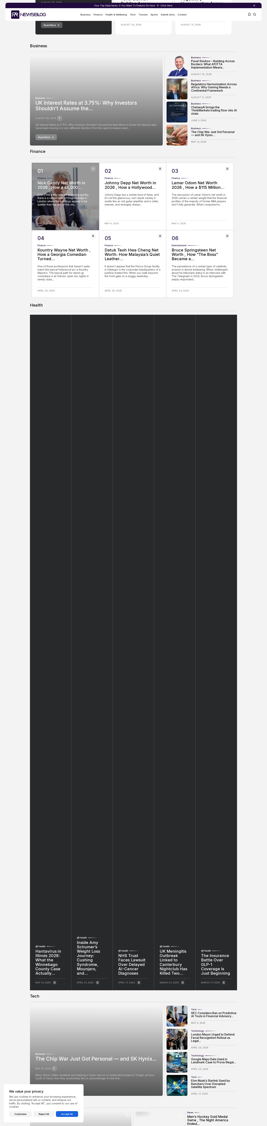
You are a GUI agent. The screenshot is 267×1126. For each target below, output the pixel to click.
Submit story (168, 14)
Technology (197, 1031)
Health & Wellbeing (116, 14)
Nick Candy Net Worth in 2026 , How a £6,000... (61, 185)
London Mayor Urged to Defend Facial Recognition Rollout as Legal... (212, 1038)
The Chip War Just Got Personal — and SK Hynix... (212, 133)
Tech (133, 14)
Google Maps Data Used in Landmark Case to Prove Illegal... (213, 1060)
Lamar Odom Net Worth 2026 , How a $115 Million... (198, 185)
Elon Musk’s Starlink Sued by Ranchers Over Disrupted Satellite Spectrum (210, 1084)
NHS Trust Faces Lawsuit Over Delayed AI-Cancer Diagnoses (131, 964)
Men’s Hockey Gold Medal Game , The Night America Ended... (207, 1120)
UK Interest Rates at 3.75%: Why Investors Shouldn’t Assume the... (86, 106)
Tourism (143, 14)
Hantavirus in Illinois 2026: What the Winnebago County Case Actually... (48, 962)
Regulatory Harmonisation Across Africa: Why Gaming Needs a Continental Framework (214, 87)
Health (42, 946)
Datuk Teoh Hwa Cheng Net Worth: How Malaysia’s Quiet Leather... (132, 254)
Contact (182, 14)
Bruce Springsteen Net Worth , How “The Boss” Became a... (195, 254)
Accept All (67, 1114)
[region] (44, 1103)
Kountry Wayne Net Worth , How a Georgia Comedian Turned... (64, 254)
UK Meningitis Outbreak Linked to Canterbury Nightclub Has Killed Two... (173, 962)
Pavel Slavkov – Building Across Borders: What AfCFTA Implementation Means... (213, 64)
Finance (98, 14)
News (190, 1112)
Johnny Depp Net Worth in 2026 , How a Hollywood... (130, 185)
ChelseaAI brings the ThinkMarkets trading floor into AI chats (214, 110)
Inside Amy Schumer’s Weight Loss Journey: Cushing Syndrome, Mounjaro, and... (88, 958)
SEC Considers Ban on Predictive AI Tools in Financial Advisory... (213, 1014)
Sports (154, 14)
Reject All (44, 1114)
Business (85, 14)
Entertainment (179, 245)
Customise (21, 1114)
